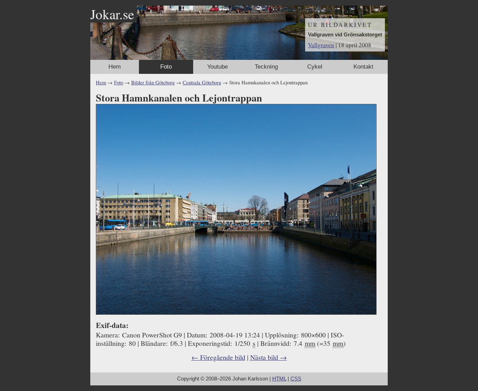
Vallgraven (321, 45)
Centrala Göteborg (202, 82)
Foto (166, 66)
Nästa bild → (268, 357)
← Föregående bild (218, 357)
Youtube (217, 66)
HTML (279, 379)
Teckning (266, 66)
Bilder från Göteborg (153, 82)
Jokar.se (112, 14)
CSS (295, 379)
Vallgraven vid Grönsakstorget (345, 34)
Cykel (314, 66)
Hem (114, 66)
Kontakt (363, 66)
